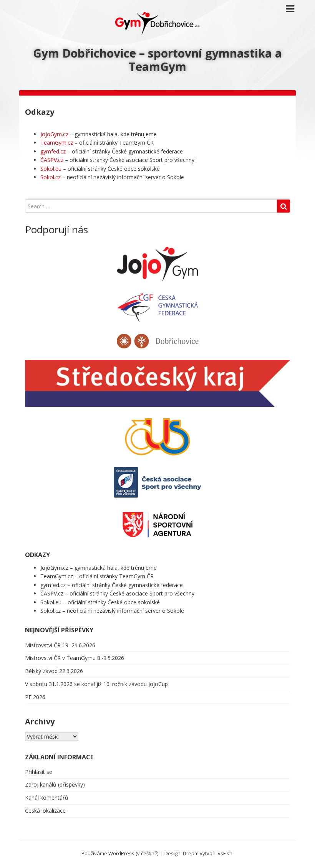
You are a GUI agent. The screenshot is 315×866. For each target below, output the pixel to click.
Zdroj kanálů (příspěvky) (55, 784)
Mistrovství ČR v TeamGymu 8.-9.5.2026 (74, 657)
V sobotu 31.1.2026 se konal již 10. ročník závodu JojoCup (96, 684)
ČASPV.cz (51, 159)
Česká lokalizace (45, 810)
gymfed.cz (53, 151)
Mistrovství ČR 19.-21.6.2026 (60, 645)
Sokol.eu (50, 168)
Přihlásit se (38, 771)
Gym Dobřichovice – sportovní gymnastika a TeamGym (157, 59)
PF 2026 (35, 697)
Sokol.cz (50, 177)
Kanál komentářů (46, 797)
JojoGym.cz (54, 134)
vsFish (225, 853)
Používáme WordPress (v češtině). (120, 853)
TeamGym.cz (56, 142)
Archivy (40, 721)
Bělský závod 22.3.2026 (54, 671)
